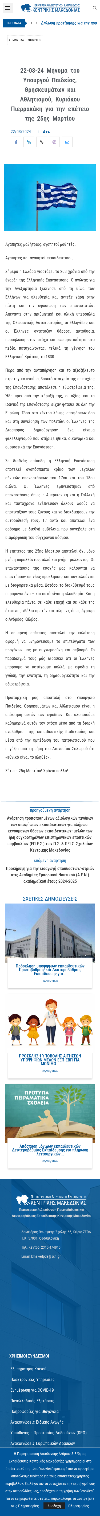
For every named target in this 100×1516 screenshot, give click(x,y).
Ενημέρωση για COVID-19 (32, 1390)
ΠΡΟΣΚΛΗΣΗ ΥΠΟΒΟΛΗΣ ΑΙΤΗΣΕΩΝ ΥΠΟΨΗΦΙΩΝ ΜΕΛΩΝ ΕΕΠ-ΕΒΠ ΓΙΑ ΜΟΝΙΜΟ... (50, 1059)
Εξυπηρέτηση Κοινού (28, 1368)
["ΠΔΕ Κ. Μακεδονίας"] (51, 1200)
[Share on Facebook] (16, 142)
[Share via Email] (67, 142)
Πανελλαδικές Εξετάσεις (32, 1400)
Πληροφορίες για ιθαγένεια (34, 1411)
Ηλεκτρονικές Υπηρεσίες (32, 1379)
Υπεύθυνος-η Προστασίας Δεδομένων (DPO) (48, 1432)
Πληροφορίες (78, 1506)
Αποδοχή (54, 1506)
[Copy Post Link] (41, 142)
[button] (31, 23)
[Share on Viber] (54, 142)
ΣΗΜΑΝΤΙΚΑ (16, 40)
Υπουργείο (34, 40)
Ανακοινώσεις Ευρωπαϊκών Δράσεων (42, 1443)
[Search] (94, 8)
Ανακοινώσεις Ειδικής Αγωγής (37, 1422)
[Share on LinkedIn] (28, 142)
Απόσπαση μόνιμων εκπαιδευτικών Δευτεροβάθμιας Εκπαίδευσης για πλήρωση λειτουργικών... (50, 1150)
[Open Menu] (8, 8)
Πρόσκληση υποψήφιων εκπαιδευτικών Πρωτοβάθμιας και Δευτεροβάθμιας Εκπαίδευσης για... (50, 969)
